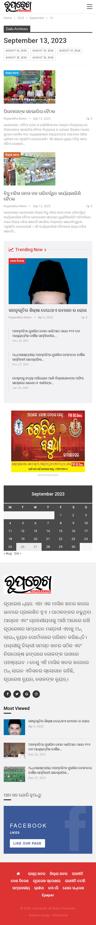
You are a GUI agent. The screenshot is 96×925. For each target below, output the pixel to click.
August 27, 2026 (69, 50)
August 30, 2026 (16, 50)
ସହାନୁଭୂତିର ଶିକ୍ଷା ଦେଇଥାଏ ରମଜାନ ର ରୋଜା (48, 310)
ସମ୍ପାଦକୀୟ (21, 888)
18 (10, 539)
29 (60, 547)
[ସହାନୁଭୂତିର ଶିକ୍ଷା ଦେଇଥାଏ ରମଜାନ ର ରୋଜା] (48, 281)
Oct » (17, 553)
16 (73, 531)
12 (22, 531)
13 (35, 531)
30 (73, 547)
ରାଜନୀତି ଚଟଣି (75, 881)
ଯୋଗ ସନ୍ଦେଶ (73, 888)
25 (10, 547)
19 (22, 539)
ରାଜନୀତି (77, 873)
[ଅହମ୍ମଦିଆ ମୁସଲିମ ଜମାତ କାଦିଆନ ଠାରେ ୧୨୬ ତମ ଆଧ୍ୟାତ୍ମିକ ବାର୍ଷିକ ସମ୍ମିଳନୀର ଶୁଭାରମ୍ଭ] (14, 750)
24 (86, 539)
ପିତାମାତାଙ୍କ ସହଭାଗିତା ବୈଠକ (29, 111)
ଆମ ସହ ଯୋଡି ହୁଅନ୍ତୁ (23, 794)
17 (86, 531)
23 (73, 539)
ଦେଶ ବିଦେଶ (17, 260)
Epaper (48, 895)
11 (10, 531)
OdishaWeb (59, 915)
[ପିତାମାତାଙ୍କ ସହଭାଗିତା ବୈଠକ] (29, 86)
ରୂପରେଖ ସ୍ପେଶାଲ (47, 881)
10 (86, 523)
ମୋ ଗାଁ (53, 888)
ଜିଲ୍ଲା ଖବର (12, 154)
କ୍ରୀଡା (39, 888)
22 (60, 539)
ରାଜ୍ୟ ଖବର (11, 72)
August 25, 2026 (16, 57)
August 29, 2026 (42, 50)
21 (48, 539)
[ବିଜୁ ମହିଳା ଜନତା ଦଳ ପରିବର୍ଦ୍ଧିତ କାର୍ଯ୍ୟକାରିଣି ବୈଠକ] (29, 168)
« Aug (8, 553)
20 (35, 539)
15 (60, 531)
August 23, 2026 (42, 57)
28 (48, 547)
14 (48, 531)
